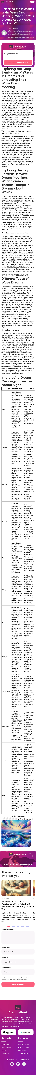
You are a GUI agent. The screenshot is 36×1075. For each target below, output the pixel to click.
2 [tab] (13, 926)
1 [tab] (8, 926)
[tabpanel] (16, 833)
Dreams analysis (24, 1053)
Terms (3, 1050)
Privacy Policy (6, 1047)
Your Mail (4, 957)
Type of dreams (23, 1044)
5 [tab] (27, 926)
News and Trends (24, 1047)
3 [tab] (18, 926)
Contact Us (5, 1053)
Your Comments (7, 930)
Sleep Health (22, 1050)
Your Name (5, 947)
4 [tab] (22, 926)
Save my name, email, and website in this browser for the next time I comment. (16, 978)
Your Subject (6, 968)
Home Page (5, 1044)
